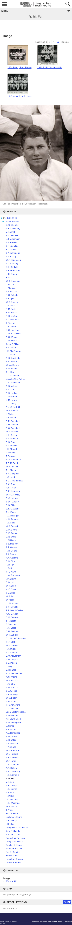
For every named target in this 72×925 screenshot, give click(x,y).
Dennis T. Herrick (13, 862)
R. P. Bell (10, 796)
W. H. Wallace (12, 635)
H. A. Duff (10, 390)
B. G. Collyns (12, 659)
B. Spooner (11, 624)
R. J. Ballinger (12, 516)
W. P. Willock (11, 806)
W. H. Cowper (12, 645)
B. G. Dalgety (12, 295)
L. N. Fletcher (12, 708)
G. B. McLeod (12, 386)
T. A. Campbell (12, 474)
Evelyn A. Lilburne (14, 817)
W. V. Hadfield (12, 467)
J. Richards (11, 323)
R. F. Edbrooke (12, 775)
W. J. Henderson (13, 260)
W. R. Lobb (11, 586)
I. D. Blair (10, 824)
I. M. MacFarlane (13, 351)
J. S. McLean (12, 291)
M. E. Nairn (11, 572)
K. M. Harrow (12, 400)
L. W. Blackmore (13, 575)
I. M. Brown (11, 579)
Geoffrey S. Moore (14, 845)
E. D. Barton (11, 274)
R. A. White (11, 347)
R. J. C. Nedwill (13, 407)
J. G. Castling (12, 263)
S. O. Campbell (13, 428)
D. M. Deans (11, 530)
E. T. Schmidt (12, 249)
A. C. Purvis (11, 484)
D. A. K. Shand (12, 764)
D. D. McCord (12, 316)
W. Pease (10, 600)
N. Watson (10, 414)
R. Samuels (11, 649)
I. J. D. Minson (12, 603)
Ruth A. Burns (12, 813)
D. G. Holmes (12, 498)
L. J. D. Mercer (12, 376)
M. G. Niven (11, 589)
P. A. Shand (11, 747)
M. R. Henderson (13, 460)
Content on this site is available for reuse (46, 921)
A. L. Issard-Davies (14, 610)
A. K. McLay (11, 820)
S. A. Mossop (12, 694)
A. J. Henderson (13, 733)
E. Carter (10, 726)
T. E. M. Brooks (12, 463)
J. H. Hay (10, 372)
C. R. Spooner (12, 617)
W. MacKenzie (12, 365)
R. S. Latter (11, 628)
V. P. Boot (10, 782)
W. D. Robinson (13, 281)
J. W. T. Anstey (12, 502)
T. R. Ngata (11, 621)
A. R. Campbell (13, 421)
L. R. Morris (11, 326)
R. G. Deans (11, 736)
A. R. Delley (11, 785)
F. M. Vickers (11, 361)
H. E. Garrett (11, 789)
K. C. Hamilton (12, 330)
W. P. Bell (10, 596)
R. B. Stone (11, 442)
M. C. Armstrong (13, 705)
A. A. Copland (12, 558)
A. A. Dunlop (11, 729)
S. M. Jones (11, 701)
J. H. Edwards (12, 652)
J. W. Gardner (12, 715)
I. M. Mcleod (11, 449)
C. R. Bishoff (11, 340)
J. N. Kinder (11, 512)
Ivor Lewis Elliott (13, 719)
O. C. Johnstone (13, 383)
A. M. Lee (10, 284)
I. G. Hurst (10, 477)
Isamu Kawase (12, 221)
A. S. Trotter (11, 488)
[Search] (58, 42)
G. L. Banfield (12, 267)
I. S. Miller (10, 305)
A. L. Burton (11, 418)
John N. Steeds (13, 831)
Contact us (68, 921)
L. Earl (9, 568)
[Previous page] (49, 42)
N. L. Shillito (11, 435)
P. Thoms (10, 792)
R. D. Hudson (12, 393)
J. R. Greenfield (13, 270)
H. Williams (11, 540)
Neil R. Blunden (13, 852)
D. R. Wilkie (11, 740)
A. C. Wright (11, 677)
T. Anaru (9, 810)
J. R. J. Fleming (13, 771)
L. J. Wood (10, 354)
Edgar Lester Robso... (16, 712)
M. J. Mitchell (12, 642)
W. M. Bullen (11, 698)
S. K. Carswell (12, 757)
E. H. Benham (12, 631)
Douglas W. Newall (14, 841)
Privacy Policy (5, 921)
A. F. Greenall (12, 547)
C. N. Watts (11, 537)
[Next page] (53, 42)
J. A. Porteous (12, 439)
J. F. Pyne (10, 298)
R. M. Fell (10, 778)
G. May (9, 666)
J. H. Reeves (11, 446)
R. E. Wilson (11, 368)
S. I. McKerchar (13, 239)
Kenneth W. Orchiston (15, 838)
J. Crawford (11, 456)
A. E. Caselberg (13, 228)
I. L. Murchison (12, 799)
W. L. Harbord (12, 754)
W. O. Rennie (12, 302)
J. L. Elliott (10, 593)
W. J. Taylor (11, 761)
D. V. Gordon (11, 397)
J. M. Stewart (11, 607)
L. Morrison (11, 288)
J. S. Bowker (11, 242)
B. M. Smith (11, 309)
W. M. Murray (12, 680)
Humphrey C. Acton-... (16, 859)
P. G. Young (11, 404)
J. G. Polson (11, 663)
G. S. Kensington (13, 358)
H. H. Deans (11, 551)
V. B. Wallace (12, 743)
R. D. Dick (10, 561)
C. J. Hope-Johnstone (16, 638)
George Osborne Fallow (17, 827)
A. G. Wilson (11, 337)
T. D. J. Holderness (14, 481)
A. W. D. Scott (12, 614)
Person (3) (11, 881)
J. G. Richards (12, 319)
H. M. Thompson (13, 722)
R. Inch (9, 277)
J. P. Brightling (12, 246)
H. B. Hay (10, 565)
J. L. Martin (11, 470)
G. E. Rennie (11, 533)
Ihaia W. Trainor (13, 834)
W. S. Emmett (12, 526)
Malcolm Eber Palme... (16, 379)
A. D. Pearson (12, 425)
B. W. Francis (12, 687)
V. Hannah (10, 232)
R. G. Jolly (10, 684)
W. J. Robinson (12, 750)
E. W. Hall (10, 582)
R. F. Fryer (10, 523)
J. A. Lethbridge (13, 253)
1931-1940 (12, 218)
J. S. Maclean (12, 544)
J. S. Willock (11, 691)
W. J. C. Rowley (13, 495)
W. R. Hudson (12, 411)
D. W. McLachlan (13, 656)
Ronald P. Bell (12, 855)
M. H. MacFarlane (14, 673)
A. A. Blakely (11, 768)
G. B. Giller (11, 505)
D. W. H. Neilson (13, 333)
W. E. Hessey (12, 432)
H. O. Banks (11, 312)
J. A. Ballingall (12, 256)
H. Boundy (10, 453)
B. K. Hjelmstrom (13, 491)
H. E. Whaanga (13, 803)
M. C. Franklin (12, 235)
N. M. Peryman (12, 519)
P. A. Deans (11, 554)
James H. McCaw (14, 848)
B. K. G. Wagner (13, 509)
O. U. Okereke (12, 225)
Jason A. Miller (12, 344)
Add (66, 902)
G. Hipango (11, 670)
